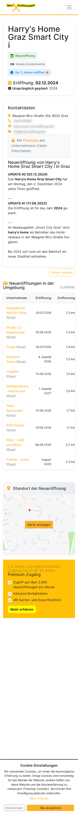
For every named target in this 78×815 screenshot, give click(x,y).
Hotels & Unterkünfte (30, 64)
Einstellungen (14, 808)
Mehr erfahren (21, 609)
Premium (30, 140)
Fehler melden (61, 272)
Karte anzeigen (39, 525)
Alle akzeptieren (50, 808)
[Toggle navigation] (69, 7)
